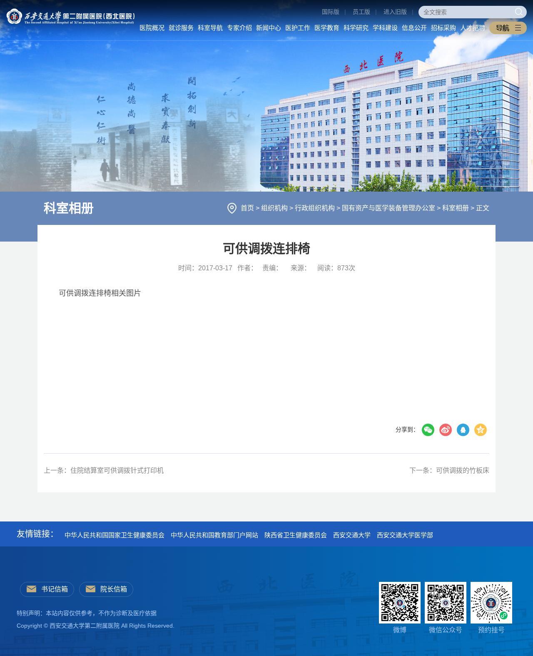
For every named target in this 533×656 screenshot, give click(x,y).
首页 (248, 208)
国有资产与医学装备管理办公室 (389, 208)
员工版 (361, 11)
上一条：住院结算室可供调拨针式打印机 (104, 470)
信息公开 (414, 27)
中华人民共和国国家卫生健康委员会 (114, 535)
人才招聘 (472, 27)
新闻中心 (268, 27)
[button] (508, 28)
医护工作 (297, 27)
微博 (399, 630)
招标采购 (443, 27)
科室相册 (456, 208)
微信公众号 (445, 630)
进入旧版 (395, 11)
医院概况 (151, 27)
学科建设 (385, 27)
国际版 (330, 11)
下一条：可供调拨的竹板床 (449, 470)
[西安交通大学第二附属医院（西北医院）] (70, 11)
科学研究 (356, 27)
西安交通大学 (352, 535)
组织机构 (275, 208)
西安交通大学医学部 (405, 535)
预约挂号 (491, 630)
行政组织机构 (315, 208)
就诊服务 (181, 27)
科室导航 (210, 27)
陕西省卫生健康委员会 (295, 535)
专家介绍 (239, 27)
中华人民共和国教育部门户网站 (214, 535)
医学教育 (326, 27)
